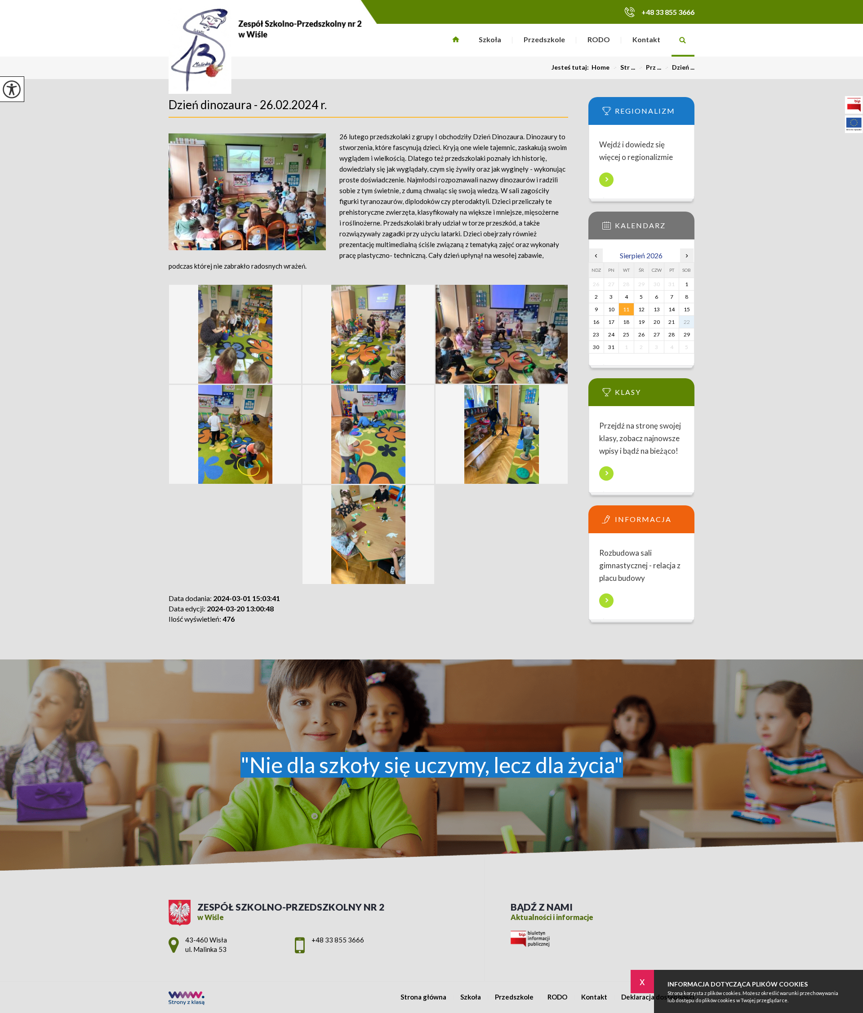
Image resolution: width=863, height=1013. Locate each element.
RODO (598, 39)
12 (641, 309)
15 (687, 309)
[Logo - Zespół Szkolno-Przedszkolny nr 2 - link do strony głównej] (265, 49)
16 (596, 321)
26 (641, 334)
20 (657, 321)
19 (641, 321)
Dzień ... (679, 67)
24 (611, 334)
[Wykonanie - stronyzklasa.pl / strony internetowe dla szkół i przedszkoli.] (187, 998)
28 (671, 334)
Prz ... (650, 67)
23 (596, 334)
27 (657, 334)
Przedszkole (544, 39)
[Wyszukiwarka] (683, 40)
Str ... (624, 67)
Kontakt (646, 39)
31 (611, 347)
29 (687, 334)
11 (626, 309)
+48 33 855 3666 (667, 12)
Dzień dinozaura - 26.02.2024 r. (248, 104)
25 (626, 334)
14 (671, 309)
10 (611, 309)
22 (687, 321)
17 (611, 321)
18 (626, 321)
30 (596, 347)
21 (671, 321)
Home (600, 67)
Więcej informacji (606, 180)
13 (657, 309)
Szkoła (490, 39)
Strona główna (456, 40)
